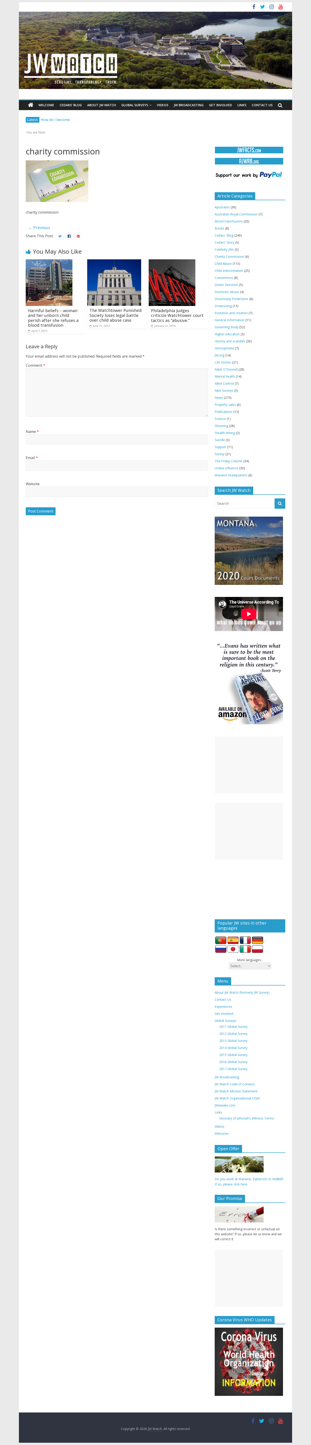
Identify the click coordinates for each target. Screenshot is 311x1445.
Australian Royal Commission (236, 214)
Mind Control (224, 383)
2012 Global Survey (233, 1033)
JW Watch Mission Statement (236, 1091)
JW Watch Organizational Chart (237, 1098)
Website (33, 483)
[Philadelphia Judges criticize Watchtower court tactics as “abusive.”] (172, 262)
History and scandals (230, 341)
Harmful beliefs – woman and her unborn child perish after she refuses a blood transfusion (53, 318)
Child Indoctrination (229, 270)
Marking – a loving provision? (66, 119)
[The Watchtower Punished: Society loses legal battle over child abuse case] (114, 262)
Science (220, 419)
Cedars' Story (224, 242)
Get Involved (220, 105)
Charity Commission (229, 256)
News (219, 397)
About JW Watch (101, 105)
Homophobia (224, 348)
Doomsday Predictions (231, 299)
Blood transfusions (229, 221)
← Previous (39, 227)
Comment (35, 365)
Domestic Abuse (227, 292)
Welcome (46, 105)
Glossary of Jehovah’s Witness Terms (246, 1118)
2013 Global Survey (233, 1040)
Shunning (221, 426)
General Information (230, 320)
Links (241, 105)
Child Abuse (223, 263)
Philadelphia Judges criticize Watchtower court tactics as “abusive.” (177, 315)
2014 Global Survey (233, 1048)
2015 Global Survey (233, 1055)
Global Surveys (134, 105)
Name (32, 431)
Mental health (225, 376)
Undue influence (226, 468)
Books (219, 228)
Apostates (222, 207)
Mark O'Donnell (226, 369)
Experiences (223, 1006)
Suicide (220, 440)
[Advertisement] (249, 764)
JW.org (219, 355)
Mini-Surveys (224, 390)
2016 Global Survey (233, 1062)
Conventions (224, 277)
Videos (162, 105)
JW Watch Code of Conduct (235, 1084)
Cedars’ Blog (71, 105)
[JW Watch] (155, 13)
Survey (219, 454)
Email (32, 457)
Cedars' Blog (224, 235)
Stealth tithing (225, 433)
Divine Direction (226, 285)
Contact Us (262, 105)
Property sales (225, 404)
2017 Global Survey (233, 1069)
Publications (223, 411)
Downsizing (223, 306)
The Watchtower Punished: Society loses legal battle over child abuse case (115, 315)
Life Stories (223, 362)
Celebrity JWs (224, 249)
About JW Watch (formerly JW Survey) (242, 992)
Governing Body (226, 327)
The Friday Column (228, 461)
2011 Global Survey (233, 1026)
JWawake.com (225, 1105)
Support (220, 447)
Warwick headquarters (231, 475)
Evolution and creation (231, 313)
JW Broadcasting (189, 105)
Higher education (227, 334)
